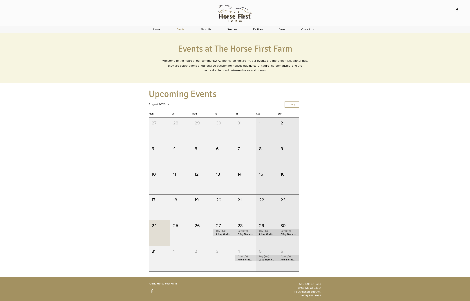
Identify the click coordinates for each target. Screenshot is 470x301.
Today (291, 104)
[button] (232, 29)
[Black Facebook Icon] (457, 10)
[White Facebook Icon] (151, 291)
